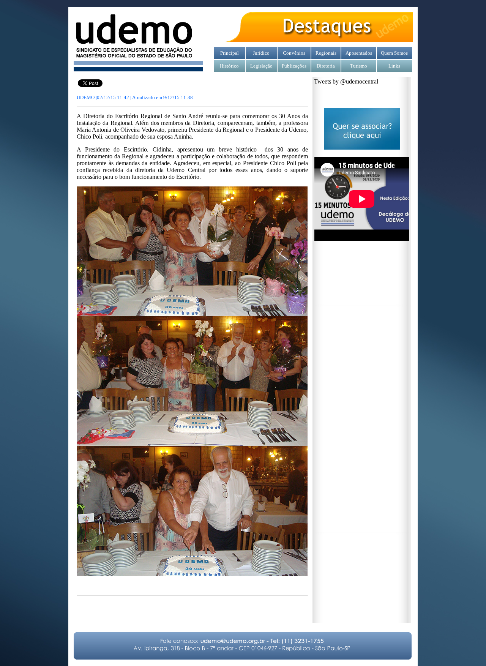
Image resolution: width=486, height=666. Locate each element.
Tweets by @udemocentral (346, 81)
